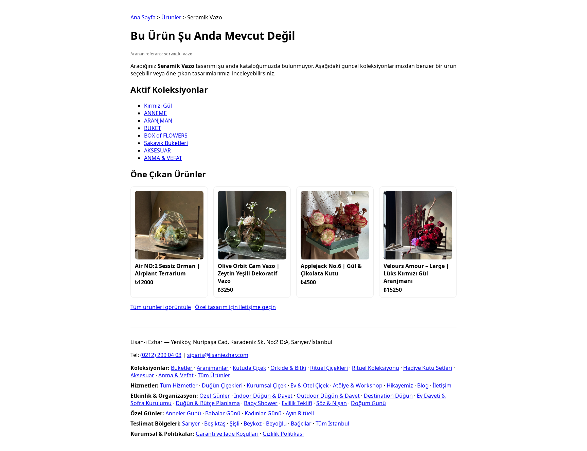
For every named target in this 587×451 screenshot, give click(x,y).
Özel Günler (214, 395)
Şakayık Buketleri (166, 143)
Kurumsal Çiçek (266, 385)
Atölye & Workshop (358, 385)
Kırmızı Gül (158, 105)
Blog (423, 385)
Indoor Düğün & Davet (263, 395)
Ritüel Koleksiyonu (375, 368)
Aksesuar (142, 375)
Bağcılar (301, 423)
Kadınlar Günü (263, 413)
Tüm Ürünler (214, 375)
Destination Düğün (388, 395)
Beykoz (253, 423)
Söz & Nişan (331, 403)
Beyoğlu (276, 423)
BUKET (152, 128)
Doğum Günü (368, 403)
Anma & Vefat (176, 375)
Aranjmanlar (213, 368)
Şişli (234, 423)
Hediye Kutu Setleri (427, 368)
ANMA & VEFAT (163, 158)
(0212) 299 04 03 (160, 355)
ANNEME (155, 113)
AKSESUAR (157, 150)
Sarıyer (191, 423)
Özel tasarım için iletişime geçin (235, 307)
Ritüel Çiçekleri (329, 368)
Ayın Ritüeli (300, 413)
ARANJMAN (158, 120)
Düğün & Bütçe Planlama (208, 403)
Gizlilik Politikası (283, 433)
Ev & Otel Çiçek (309, 385)
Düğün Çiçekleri (222, 385)
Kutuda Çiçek (249, 368)
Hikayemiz (400, 385)
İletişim (442, 385)
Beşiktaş (215, 423)
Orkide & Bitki (288, 368)
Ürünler (171, 17)
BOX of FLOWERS (166, 135)
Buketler (182, 368)
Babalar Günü (223, 413)
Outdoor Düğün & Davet (328, 395)
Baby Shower (261, 403)
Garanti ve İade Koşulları (227, 433)
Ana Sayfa (143, 17)
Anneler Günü (183, 413)
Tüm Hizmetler (179, 385)
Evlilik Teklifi (297, 403)
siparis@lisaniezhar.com (217, 355)
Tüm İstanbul (332, 423)
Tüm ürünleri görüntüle (160, 307)
